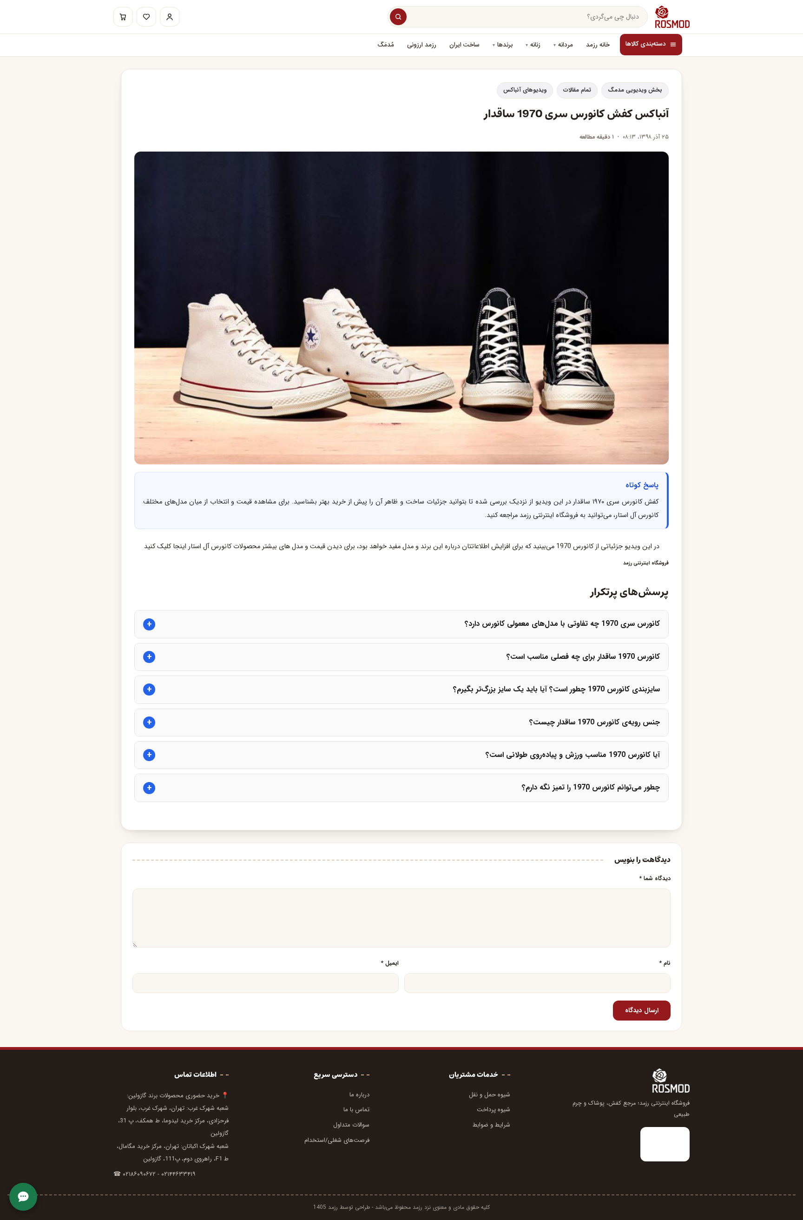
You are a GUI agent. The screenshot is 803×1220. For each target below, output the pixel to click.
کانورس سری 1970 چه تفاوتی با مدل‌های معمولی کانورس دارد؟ (562, 624)
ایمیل (390, 963)
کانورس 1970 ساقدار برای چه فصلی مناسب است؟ (583, 657)
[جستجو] (398, 16)
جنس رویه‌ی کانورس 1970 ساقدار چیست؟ (594, 722)
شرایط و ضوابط (491, 1125)
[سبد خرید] (123, 17)
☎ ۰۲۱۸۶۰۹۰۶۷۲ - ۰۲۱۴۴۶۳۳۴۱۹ (154, 1174)
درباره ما (359, 1095)
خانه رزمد (598, 45)
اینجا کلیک (172, 546)
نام (665, 963)
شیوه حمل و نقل (489, 1095)
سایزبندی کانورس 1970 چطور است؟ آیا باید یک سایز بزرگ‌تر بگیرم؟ (556, 689)
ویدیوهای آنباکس (524, 90)
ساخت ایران (464, 45)
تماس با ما (356, 1109)
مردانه (565, 45)
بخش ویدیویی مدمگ (635, 90)
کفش (651, 502)
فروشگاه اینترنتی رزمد (646, 563)
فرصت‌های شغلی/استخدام (336, 1140)
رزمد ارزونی (421, 45)
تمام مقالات (577, 90)
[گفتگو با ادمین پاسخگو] (23, 1197)
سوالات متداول (351, 1125)
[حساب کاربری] (169, 17)
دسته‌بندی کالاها (645, 44)
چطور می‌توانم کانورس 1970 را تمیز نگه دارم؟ (591, 787)
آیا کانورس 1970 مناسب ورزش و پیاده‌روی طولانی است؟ (573, 755)
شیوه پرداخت (493, 1109)
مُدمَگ (385, 45)
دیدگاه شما (655, 878)
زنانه (535, 45)
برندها (505, 45)
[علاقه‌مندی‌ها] (146, 17)
